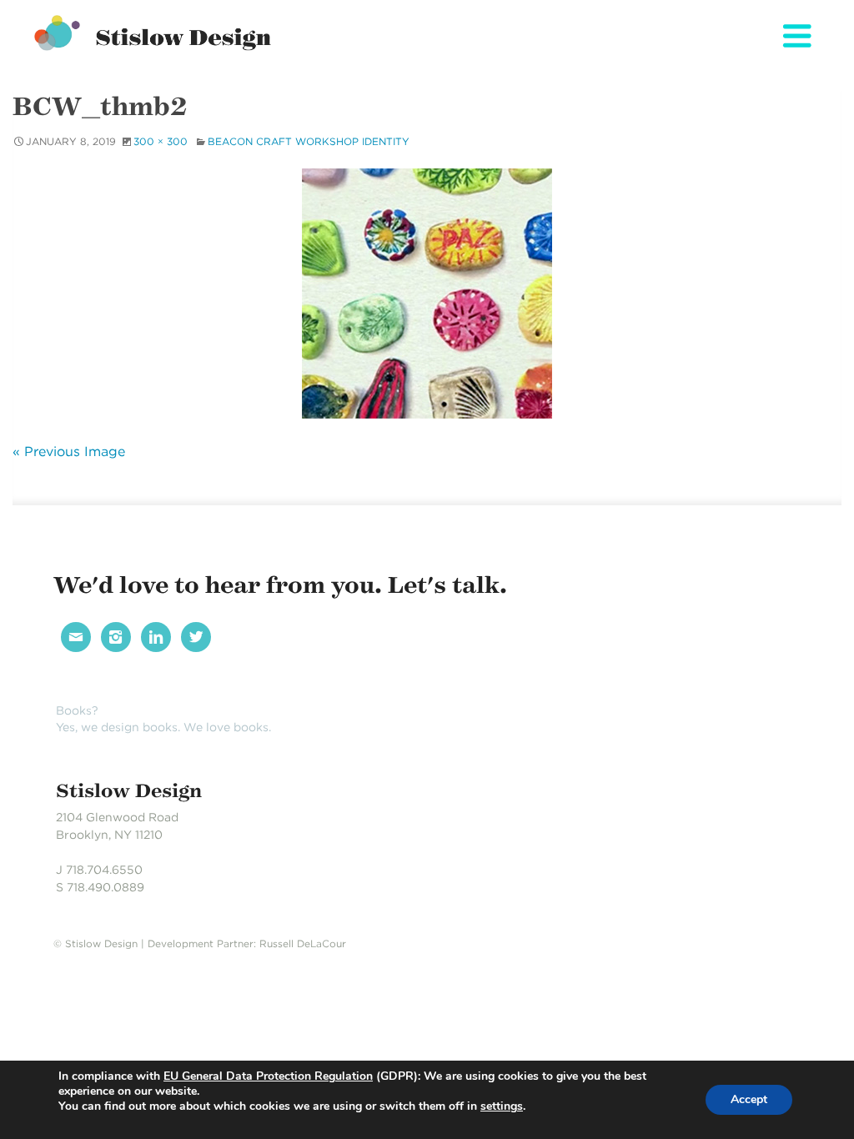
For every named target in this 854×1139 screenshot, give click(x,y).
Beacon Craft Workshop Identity (308, 141)
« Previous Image (69, 451)
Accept (749, 1099)
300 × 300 (160, 141)
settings (501, 1106)
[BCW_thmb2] (427, 293)
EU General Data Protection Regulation (268, 1076)
